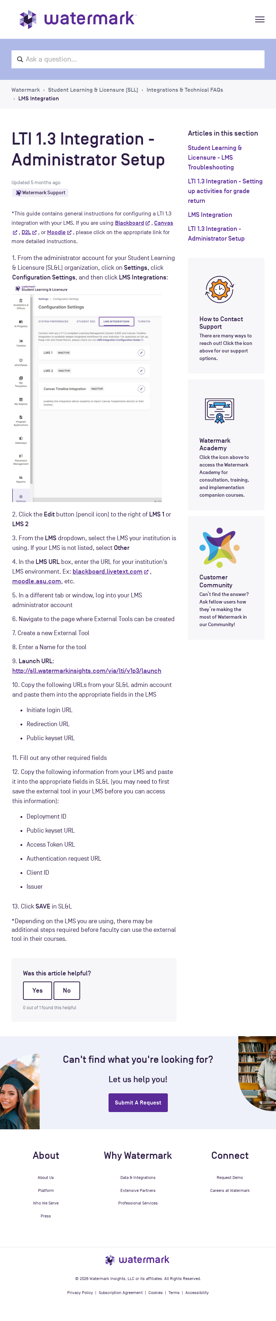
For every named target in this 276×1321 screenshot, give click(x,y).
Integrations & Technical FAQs (185, 90)
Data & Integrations (138, 1177)
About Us (46, 1177)
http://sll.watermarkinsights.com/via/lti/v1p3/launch (86, 671)
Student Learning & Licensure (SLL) (93, 90)
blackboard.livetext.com (108, 571)
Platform (46, 1190)
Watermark (26, 90)
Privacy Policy (80, 1292)
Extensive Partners (138, 1190)
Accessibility (197, 1292)
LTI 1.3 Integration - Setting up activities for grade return (225, 191)
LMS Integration (38, 98)
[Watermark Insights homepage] (138, 1259)
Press (46, 1215)
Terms (174, 1292)
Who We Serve (46, 1203)
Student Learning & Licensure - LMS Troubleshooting (215, 157)
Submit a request (138, 1102)
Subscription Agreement (121, 1292)
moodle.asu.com (36, 581)
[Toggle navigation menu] (259, 19)
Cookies (155, 1292)
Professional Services (138, 1203)
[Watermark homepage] (78, 19)
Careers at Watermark (230, 1190)
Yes (37, 990)
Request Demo (230, 1177)
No (67, 990)
